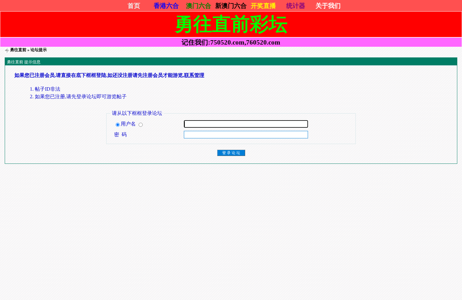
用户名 (129, 123)
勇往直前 (18, 49)
